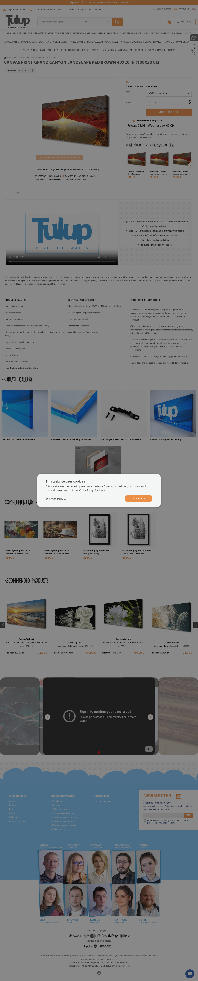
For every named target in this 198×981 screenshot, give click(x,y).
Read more (100, 490)
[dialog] (99, 490)
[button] (56, 498)
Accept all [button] (138, 498)
